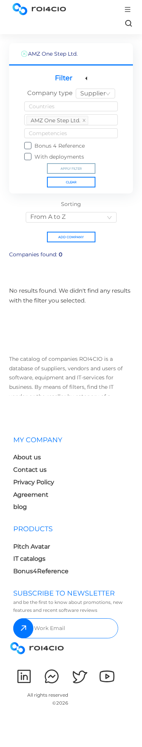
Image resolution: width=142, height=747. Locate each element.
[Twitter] (79, 676)
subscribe (23, 628)
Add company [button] (71, 237)
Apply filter (71, 168)
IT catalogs (29, 558)
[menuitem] (40, 476)
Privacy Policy (33, 482)
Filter (63, 78)
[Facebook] (51, 676)
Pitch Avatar (31, 546)
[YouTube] (107, 676)
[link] (128, 23)
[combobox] (95, 93)
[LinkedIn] (24, 676)
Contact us (30, 469)
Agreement (30, 494)
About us (27, 457)
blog (20, 506)
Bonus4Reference (41, 571)
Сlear (71, 182)
